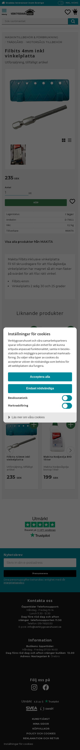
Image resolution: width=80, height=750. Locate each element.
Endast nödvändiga (40, 388)
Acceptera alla (40, 376)
